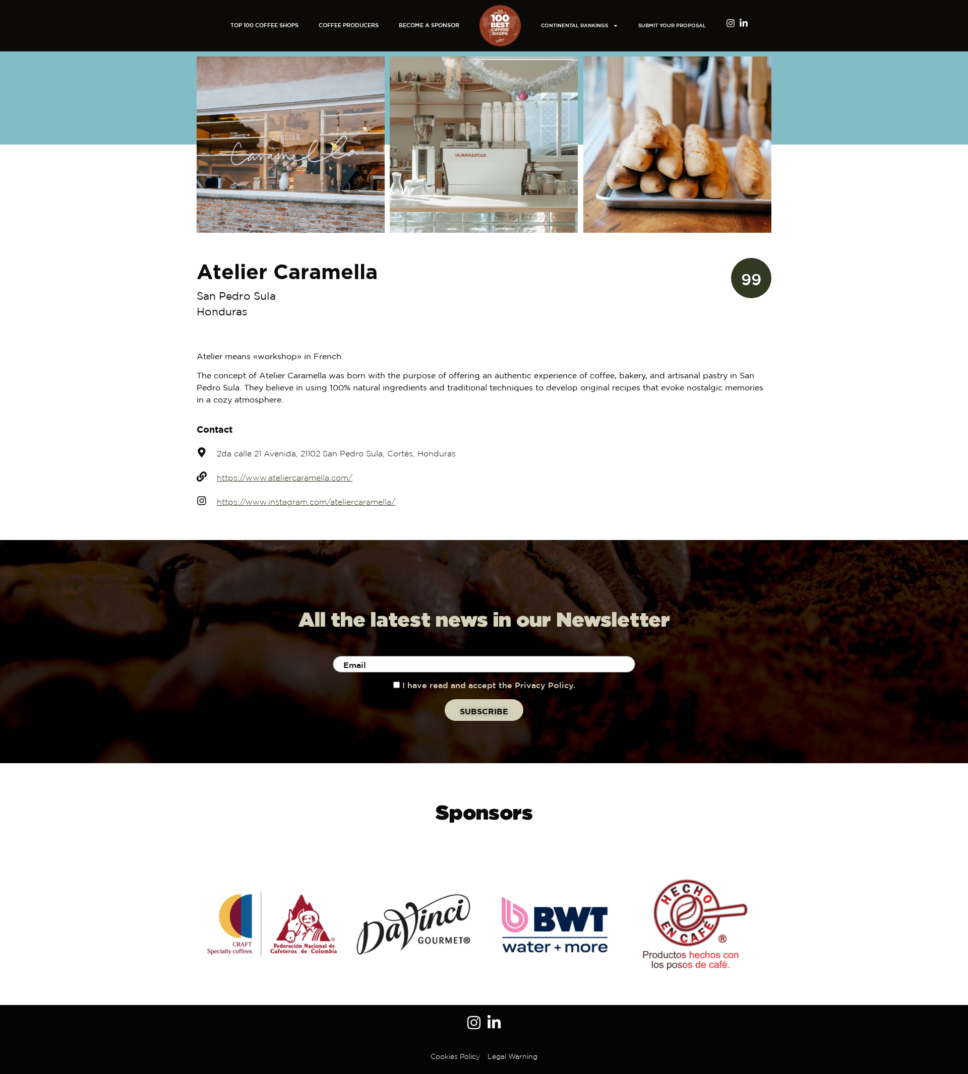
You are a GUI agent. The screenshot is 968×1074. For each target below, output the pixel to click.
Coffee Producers (349, 25)
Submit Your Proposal (672, 26)
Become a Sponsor (429, 25)
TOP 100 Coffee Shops (264, 25)
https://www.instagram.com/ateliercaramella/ (306, 502)
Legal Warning (512, 1057)
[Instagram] (730, 23)
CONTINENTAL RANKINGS (574, 26)
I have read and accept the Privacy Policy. (488, 686)
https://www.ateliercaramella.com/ (284, 478)
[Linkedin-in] (743, 23)
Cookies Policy (455, 1057)
